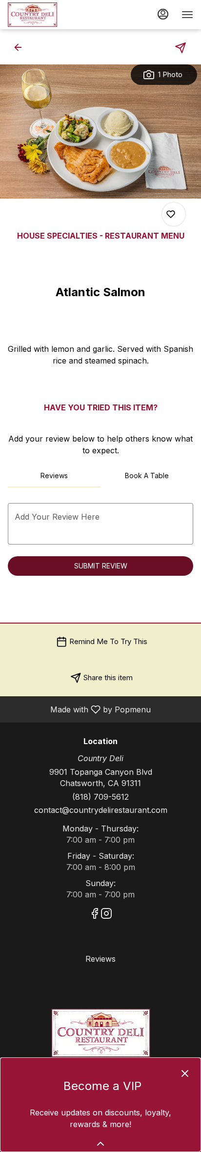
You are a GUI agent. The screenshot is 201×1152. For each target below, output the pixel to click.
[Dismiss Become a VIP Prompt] (185, 1073)
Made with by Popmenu (79, 709)
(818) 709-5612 (100, 797)
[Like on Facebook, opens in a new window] (94, 915)
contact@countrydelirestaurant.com (100, 810)
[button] (21, 47)
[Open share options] (180, 48)
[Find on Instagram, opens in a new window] (106, 915)
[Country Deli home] (52, 14)
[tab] (54, 475)
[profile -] (163, 14)
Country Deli (100, 1033)
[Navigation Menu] (187, 14)
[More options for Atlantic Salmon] (170, 214)
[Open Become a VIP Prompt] (100, 1144)
